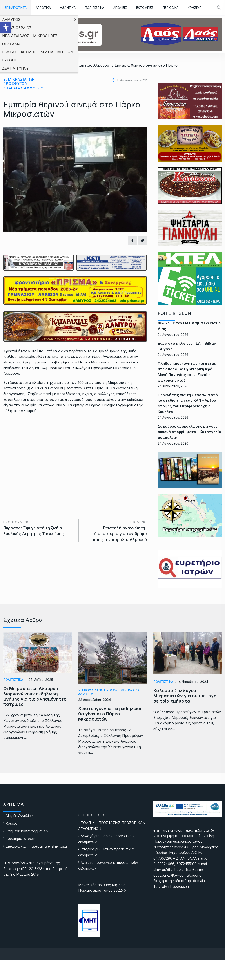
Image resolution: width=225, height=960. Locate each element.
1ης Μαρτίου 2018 (24, 874)
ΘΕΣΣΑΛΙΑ (11, 44)
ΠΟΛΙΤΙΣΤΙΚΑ (94, 7)
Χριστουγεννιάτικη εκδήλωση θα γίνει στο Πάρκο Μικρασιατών (110, 714)
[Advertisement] (75, 450)
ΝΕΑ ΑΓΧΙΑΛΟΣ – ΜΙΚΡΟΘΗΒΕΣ (30, 36)
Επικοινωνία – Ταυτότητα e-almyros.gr (37, 846)
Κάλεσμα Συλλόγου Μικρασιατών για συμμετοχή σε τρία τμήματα (184, 696)
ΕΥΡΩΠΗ (10, 60)
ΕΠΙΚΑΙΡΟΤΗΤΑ (16, 7)
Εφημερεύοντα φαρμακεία (27, 831)
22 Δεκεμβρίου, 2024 (94, 699)
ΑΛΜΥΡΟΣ (11, 19)
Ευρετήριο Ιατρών (20, 838)
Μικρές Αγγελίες (19, 816)
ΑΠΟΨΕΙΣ (120, 7)
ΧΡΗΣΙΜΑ (194, 7)
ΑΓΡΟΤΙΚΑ (43, 7)
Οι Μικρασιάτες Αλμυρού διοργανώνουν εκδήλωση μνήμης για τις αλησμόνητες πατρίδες (34, 696)
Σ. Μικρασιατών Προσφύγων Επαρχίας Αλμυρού (23, 83)
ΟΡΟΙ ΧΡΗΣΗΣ (93, 815)
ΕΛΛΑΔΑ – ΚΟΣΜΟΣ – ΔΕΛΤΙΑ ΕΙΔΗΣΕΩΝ (37, 52)
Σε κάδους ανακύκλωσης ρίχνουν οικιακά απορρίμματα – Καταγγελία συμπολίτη (189, 432)
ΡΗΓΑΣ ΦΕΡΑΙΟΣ (17, 27)
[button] (5, 27)
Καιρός (11, 823)
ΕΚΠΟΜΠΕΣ (144, 7)
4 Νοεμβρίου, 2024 (193, 681)
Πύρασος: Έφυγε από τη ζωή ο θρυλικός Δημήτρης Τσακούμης (33, 528)
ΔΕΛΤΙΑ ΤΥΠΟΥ (15, 68)
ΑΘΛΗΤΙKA (68, 7)
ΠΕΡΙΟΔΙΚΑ (170, 7)
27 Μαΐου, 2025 (41, 680)
